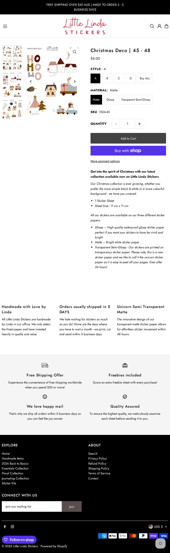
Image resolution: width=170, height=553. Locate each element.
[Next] (74, 81)
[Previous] (31, 81)
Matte (96, 99)
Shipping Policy (98, 468)
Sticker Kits (9, 483)
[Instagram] (12, 527)
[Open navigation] (31, 26)
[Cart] (166, 26)
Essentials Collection (15, 468)
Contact (93, 478)
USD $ (158, 526)
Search (92, 453)
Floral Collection (12, 473)
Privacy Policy (97, 458)
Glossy (110, 99)
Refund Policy (97, 463)
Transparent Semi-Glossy (135, 99)
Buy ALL (145, 78)
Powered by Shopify (54, 546)
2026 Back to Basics (15, 463)
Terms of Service (99, 473)
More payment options (105, 161)
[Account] (159, 26)
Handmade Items (13, 458)
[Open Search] (152, 26)
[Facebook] (5, 527)
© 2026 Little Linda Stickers (20, 546)
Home (6, 453)
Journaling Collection (15, 478)
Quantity (98, 123)
